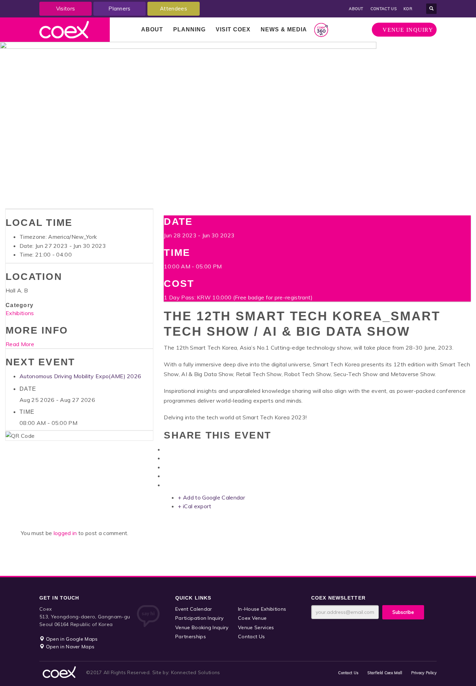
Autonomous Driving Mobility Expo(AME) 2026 (80, 376)
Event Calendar (193, 609)
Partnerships (190, 636)
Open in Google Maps (71, 639)
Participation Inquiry (199, 618)
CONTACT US (383, 8)
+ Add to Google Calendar (211, 497)
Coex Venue (252, 618)
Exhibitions (20, 313)
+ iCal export (194, 506)
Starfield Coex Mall (384, 672)
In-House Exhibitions (262, 609)
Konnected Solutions (195, 672)
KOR (408, 8)
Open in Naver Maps (69, 646)
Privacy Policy (424, 672)
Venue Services (256, 627)
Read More (20, 344)
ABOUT (356, 8)
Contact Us (251, 636)
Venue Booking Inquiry (202, 627)
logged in (66, 532)
